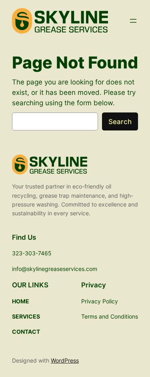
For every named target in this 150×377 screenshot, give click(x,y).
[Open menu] (133, 21)
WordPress (65, 360)
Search (120, 122)
